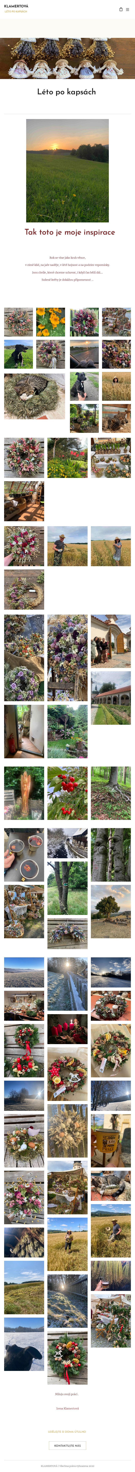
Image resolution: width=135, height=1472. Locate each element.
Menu (127, 9)
